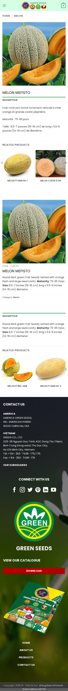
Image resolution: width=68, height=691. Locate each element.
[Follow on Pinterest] (37, 490)
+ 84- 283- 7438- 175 (21, 453)
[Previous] (2, 169)
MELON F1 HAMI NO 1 (17, 180)
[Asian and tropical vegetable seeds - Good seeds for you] (34, 5)
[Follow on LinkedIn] (45, 490)
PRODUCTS (26, 657)
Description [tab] (9, 100)
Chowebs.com (34, 496)
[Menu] (4, 5)
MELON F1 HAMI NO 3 (50, 386)
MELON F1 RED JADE (17, 386)
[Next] (65, 169)
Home (6, 16)
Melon (18, 16)
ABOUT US (26, 650)
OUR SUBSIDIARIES (15, 465)
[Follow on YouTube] (53, 490)
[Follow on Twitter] (30, 490)
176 (38, 453)
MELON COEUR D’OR (50, 180)
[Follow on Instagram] (22, 490)
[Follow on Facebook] (14, 490)
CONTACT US (26, 665)
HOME (26, 643)
